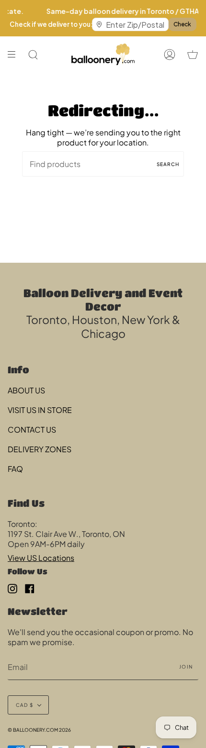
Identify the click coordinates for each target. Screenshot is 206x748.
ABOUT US (26, 390)
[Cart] (192, 54)
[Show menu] (15, 54)
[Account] (169, 54)
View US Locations (41, 558)
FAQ (15, 469)
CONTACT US (32, 429)
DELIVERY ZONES (39, 449)
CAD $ (24, 705)
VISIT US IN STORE (40, 410)
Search (168, 164)
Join (186, 667)
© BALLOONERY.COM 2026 (39, 730)
